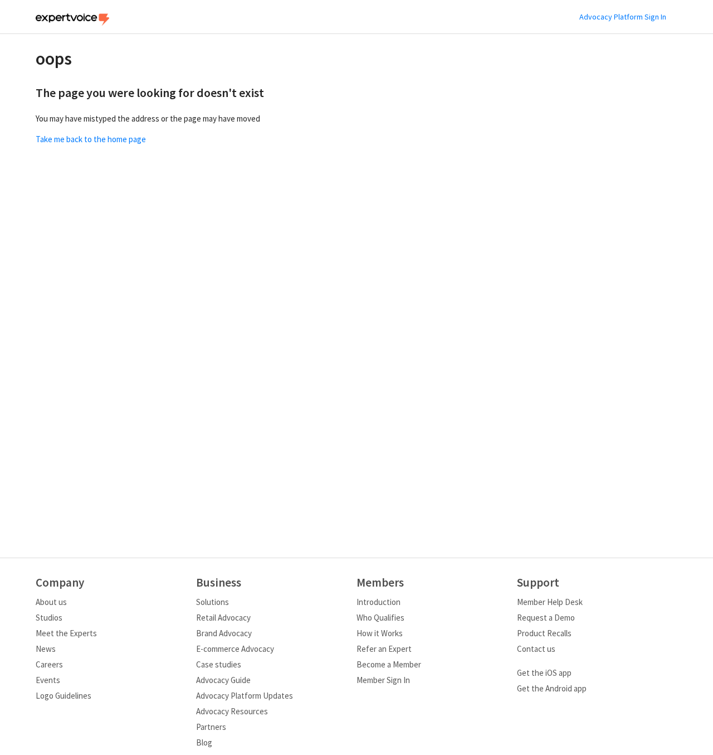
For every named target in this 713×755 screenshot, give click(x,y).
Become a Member (388, 664)
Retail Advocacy (223, 617)
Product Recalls (544, 633)
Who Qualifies (380, 617)
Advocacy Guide (223, 680)
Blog (204, 742)
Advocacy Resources (232, 711)
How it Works (379, 633)
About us (51, 602)
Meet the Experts (66, 633)
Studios (49, 617)
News (46, 648)
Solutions (212, 602)
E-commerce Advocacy (235, 648)
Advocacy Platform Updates (244, 695)
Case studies (218, 664)
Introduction (378, 602)
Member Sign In (383, 680)
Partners (211, 727)
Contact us (536, 648)
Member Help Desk (550, 602)
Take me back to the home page (91, 139)
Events (48, 680)
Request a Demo (546, 617)
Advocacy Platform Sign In (622, 17)
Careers (49, 664)
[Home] (72, 22)
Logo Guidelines (63, 695)
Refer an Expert (384, 648)
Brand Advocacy (224, 633)
